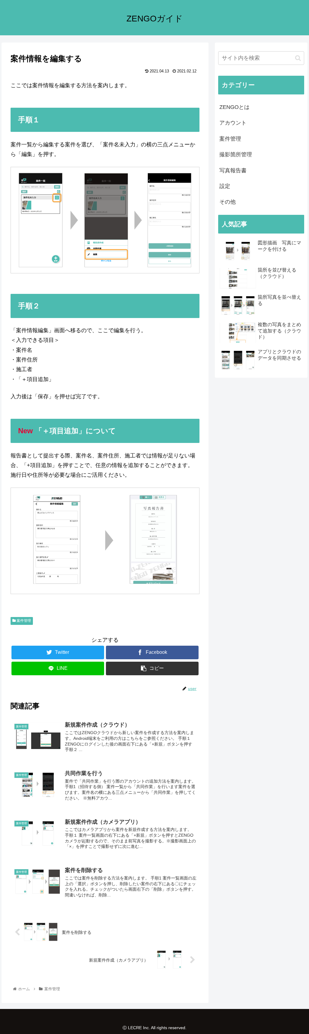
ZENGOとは (234, 107)
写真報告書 (233, 170)
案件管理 (23, 621)
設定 (224, 186)
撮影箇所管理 (235, 154)
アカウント (233, 123)
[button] (298, 58)
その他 (227, 202)
